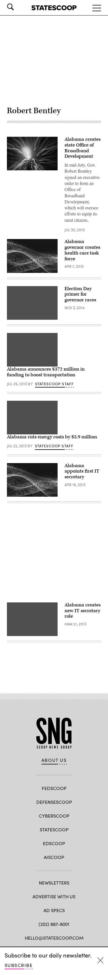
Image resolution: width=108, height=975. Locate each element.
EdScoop (54, 843)
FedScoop (54, 788)
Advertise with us (54, 896)
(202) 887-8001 (54, 924)
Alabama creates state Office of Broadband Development (83, 147)
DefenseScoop (54, 802)
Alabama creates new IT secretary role (83, 611)
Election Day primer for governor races (80, 294)
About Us (54, 760)
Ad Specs (54, 910)
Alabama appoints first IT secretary (82, 471)
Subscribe (19, 965)
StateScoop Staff (54, 383)
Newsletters (54, 883)
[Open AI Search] (18, 6)
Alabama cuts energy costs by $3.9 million (52, 437)
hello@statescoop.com (54, 938)
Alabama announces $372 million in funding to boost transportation (46, 372)
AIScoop (54, 857)
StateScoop (54, 829)
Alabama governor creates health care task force (82, 250)
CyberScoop (54, 816)
